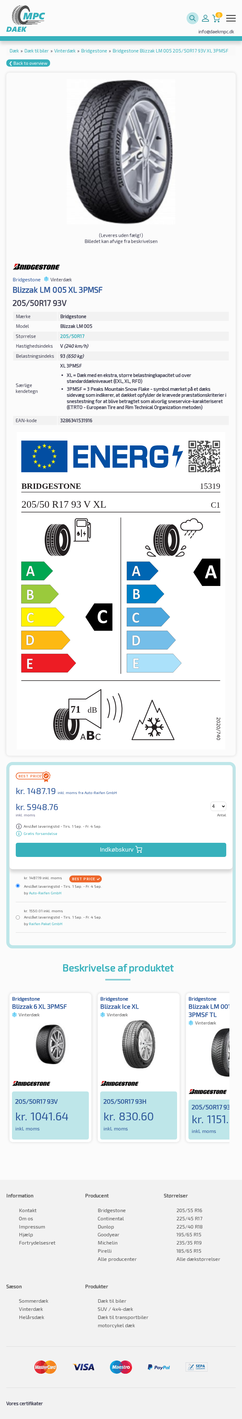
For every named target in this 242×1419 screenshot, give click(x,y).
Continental (111, 1218)
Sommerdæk (33, 1301)
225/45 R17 (189, 1218)
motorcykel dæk (116, 1325)
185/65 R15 (188, 1251)
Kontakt (28, 1210)
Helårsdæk (31, 1317)
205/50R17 (72, 336)
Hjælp (26, 1234)
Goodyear (108, 1234)
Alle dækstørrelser (198, 1259)
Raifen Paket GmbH (45, 923)
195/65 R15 (188, 1234)
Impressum (32, 1226)
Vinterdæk (31, 1309)
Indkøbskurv (117, 849)
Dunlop (106, 1226)
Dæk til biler (112, 1301)
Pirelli (105, 1251)
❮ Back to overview (28, 63)
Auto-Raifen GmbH (44, 893)
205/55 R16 (189, 1210)
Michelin (108, 1242)
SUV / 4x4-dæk (115, 1309)
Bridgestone (112, 1210)
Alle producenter (117, 1259)
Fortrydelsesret (37, 1242)
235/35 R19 (189, 1242)
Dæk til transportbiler (123, 1317)
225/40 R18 (189, 1226)
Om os (26, 1218)
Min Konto (205, 18)
